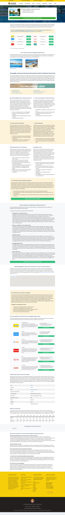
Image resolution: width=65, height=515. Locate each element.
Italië (34, 486)
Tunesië (34, 491)
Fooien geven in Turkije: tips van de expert (26, 489)
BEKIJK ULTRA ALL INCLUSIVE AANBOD (32, 198)
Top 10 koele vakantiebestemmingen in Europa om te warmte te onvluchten (26, 485)
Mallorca (50, 272)
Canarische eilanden (36, 482)
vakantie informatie (25, 31)
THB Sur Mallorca (13, 68)
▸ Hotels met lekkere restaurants (17, 93)
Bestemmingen (27, 3)
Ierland (16, 273)
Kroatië (34, 490)
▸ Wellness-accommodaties (37, 93)
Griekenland (35, 488)
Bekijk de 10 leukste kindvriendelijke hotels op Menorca (26, 480)
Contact (26, 506)
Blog (55, 3)
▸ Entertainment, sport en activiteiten (39, 91)
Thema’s (33, 3)
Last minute (39, 3)
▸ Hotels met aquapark (15, 91)
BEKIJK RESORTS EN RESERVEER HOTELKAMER (32, 262)
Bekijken (29, 36)
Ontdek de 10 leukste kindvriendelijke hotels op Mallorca (26, 478)
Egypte (34, 487)
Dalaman (41, 272)
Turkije (34, 481)
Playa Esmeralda (45, 272)
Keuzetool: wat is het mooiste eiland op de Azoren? (26, 483)
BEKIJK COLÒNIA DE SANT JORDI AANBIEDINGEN (32, 18)
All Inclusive (21, 3)
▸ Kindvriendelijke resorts (16, 90)
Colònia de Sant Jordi (33, 389)
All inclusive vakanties (26, 504)
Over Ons (29, 506)
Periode (50, 3)
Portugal (34, 485)
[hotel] (14, 12)
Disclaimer (33, 506)
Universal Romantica (29, 68)
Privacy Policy (38, 506)
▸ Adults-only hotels (36, 90)
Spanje (31, 385)
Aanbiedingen (44, 3)
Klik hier (11, 48)
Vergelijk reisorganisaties (19, 30)
